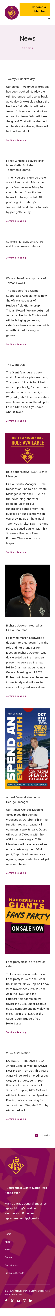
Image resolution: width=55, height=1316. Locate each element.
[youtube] (18, 1300)
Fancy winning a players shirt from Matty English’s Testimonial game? (25, 165)
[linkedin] (30, 1300)
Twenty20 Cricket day (20, 79)
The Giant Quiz (16, 364)
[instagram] (24, 1300)
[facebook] (6, 1300)
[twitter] (12, 1300)
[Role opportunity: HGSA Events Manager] (27, 448)
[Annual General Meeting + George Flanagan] (27, 748)
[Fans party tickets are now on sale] (27, 919)
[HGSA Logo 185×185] (12, 7)
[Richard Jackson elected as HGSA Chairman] (27, 591)
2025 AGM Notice (18, 1053)
